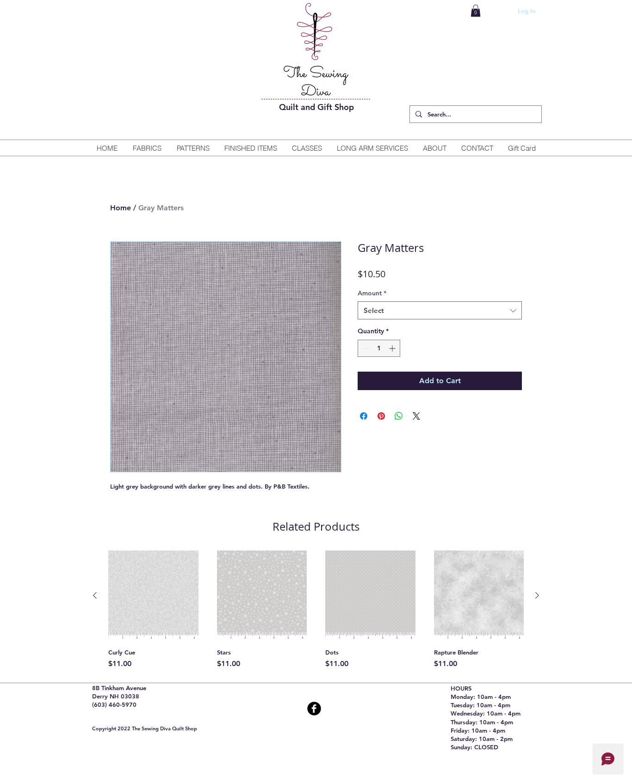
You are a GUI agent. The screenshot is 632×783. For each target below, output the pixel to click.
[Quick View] (153, 596)
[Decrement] (365, 348)
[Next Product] (537, 595)
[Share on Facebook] (363, 416)
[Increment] (393, 348)
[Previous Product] (94, 595)
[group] (316, 610)
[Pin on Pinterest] (381, 416)
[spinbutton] (379, 348)
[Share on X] (416, 416)
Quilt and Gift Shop (316, 107)
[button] (476, 11)
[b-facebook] (314, 709)
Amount (372, 293)
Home (120, 207)
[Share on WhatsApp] (398, 416)
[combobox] (440, 310)
